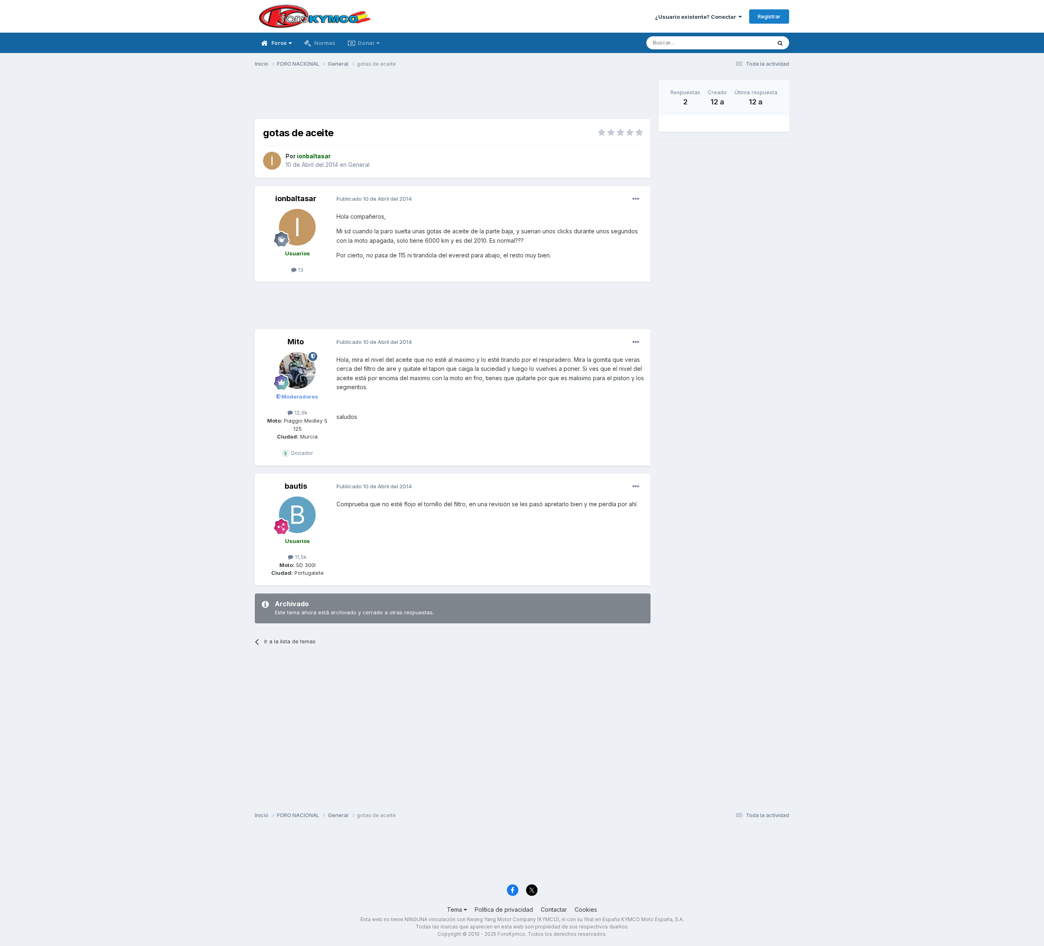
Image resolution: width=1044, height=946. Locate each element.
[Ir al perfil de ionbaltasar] (272, 161)
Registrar (769, 16)
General (358, 164)
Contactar (554, 909)
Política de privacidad (504, 909)
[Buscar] (780, 42)
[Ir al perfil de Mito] (297, 370)
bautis (296, 486)
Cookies (586, 909)
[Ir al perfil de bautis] (297, 514)
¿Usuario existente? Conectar (697, 16)
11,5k (300, 557)
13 (299, 269)
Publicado (374, 198)
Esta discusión (742, 43)
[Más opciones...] (636, 199)
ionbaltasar (295, 198)
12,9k (300, 412)
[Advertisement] (452, 98)
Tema (455, 909)
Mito (296, 341)
